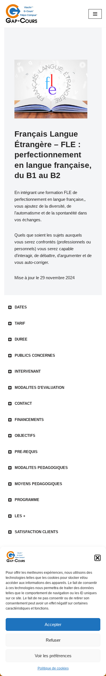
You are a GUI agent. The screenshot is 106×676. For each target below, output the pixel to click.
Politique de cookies (53, 668)
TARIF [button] (20, 323)
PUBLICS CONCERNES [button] (35, 355)
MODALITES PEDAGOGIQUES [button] (41, 468)
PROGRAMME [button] (27, 500)
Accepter (53, 624)
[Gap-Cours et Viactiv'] (22, 14)
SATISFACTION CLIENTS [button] (36, 532)
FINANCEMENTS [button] (29, 420)
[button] (97, 558)
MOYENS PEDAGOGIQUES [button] (38, 484)
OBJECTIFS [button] (25, 435)
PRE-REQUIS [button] (26, 452)
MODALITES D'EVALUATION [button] (39, 387)
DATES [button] (21, 307)
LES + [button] (20, 516)
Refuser (53, 640)
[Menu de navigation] (95, 14)
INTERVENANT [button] (28, 371)
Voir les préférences (53, 655)
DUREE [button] (21, 339)
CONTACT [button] (23, 403)
